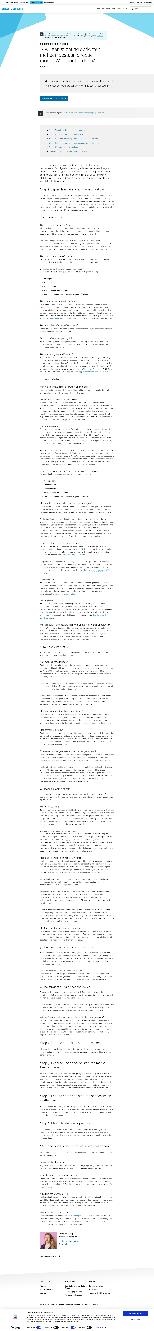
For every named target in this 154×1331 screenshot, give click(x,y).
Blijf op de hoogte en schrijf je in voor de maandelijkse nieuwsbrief (69, 1304)
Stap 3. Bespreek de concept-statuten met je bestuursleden (73, 139)
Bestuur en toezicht (36, 2)
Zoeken (43, 1293)
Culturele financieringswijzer (20, 2)
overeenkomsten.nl (69, 594)
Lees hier (100, 36)
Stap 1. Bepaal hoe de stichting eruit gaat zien (67, 130)
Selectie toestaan (135, 1319)
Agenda (131, 2)
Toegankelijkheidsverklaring (99, 1293)
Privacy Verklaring (96, 1286)
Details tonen (99, 1327)
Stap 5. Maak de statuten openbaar (63, 147)
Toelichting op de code (73, 1292)
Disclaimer (93, 1290)
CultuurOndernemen (12, 9)
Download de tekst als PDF (52, 99)
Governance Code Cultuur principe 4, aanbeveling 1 (87, 113)
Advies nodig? (121, 9)
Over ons (139, 2)
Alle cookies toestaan (135, 1313)
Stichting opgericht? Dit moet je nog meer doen (68, 151)
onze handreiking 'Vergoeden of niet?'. (71, 555)
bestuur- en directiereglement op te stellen (77, 1216)
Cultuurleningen (49, 2)
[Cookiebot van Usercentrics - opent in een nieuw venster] (15, 1327)
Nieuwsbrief (148, 2)
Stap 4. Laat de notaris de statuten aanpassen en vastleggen (74, 143)
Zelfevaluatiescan (46, 1290)
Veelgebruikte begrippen (74, 1295)
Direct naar (110, 9)
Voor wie (100, 9)
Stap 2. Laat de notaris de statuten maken (66, 134)
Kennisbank (6, 2)
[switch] (56, 1327)
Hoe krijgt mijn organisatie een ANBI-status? (91, 372)
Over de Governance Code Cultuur (75, 1287)
